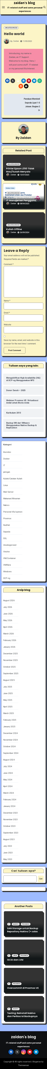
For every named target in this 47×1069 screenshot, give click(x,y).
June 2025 (8, 693)
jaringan (6, 472)
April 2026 (8, 627)
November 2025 (10, 660)
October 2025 (9, 667)
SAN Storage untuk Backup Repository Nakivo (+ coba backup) (22, 931)
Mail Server (8, 492)
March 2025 (8, 713)
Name (7, 301)
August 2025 (9, 680)
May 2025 (7, 700)
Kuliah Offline (14, 229)
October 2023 (9, 826)
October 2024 (9, 746)
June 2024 (8, 773)
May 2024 (7, 779)
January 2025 (9, 726)
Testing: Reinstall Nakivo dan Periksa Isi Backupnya (22, 1015)
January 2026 (9, 647)
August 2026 (9, 600)
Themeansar (23, 1065)
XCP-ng (6, 578)
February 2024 (9, 799)
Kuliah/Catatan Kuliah (12, 478)
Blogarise (36, 1061)
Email (7, 313)
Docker (6, 459)
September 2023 (10, 833)
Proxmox (7, 518)
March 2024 (8, 793)
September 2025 (10, 673)
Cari (40, 879)
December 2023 (10, 813)
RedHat (6, 525)
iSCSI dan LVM (15, 959)
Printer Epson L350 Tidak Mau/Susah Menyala (20, 170)
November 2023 (10, 819)
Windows (7, 571)
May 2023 (7, 859)
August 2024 (9, 760)
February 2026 (9, 640)
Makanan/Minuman (11, 498)
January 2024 (9, 806)
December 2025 (10, 653)
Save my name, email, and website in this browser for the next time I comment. (22, 342)
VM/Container (9, 558)
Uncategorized (11, 28)
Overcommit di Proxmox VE (23, 987)
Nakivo (6, 505)
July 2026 (7, 607)
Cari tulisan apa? (23, 871)
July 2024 (7, 766)
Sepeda (6, 532)
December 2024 (10, 733)
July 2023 (7, 846)
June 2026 (8, 614)
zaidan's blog (24, 3)
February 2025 (9, 720)
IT (4, 465)
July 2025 (7, 687)
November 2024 (10, 740)
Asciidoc (7, 452)
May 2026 (7, 620)
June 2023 (8, 852)
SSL (5, 538)
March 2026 (8, 633)
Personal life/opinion (12, 512)
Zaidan (16, 41)
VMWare (7, 565)
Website (7, 324)
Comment (9, 264)
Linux (5, 485)
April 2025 (8, 706)
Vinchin (6, 551)
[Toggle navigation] (3, 7)
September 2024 (10, 753)
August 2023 (9, 839)
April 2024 (8, 786)
